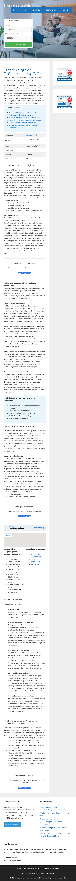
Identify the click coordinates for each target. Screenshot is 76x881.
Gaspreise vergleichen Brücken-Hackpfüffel (25, 120)
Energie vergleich (17, 5)
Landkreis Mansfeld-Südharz (33, 868)
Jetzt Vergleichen (24, 273)
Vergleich (66, 10)
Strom (15, 10)
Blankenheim (35, 554)
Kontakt (25, 873)
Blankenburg (35, 562)
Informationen (51, 10)
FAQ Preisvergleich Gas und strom (21, 115)
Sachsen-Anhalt (31, 135)
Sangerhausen (36, 557)
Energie (19, 868)
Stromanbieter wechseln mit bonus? (22, 123)
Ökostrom (36, 10)
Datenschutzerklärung (36, 873)
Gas (25, 10)
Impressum (50, 873)
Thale (33, 559)
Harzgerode (35, 564)
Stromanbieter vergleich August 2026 (22, 112)
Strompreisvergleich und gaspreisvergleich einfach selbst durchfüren (53, 821)
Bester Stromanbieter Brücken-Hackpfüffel (25, 117)
